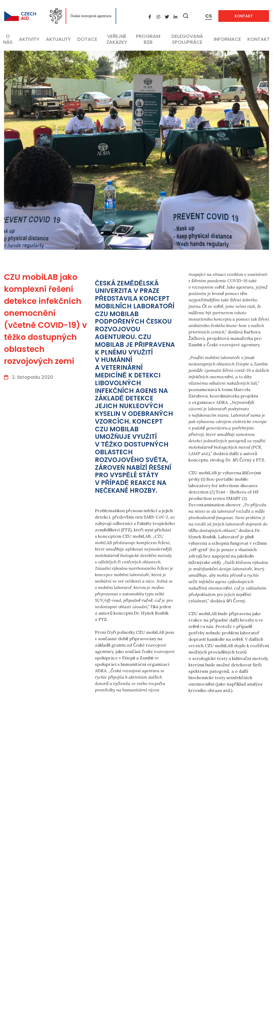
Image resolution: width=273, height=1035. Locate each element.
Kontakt (244, 16)
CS (208, 16)
